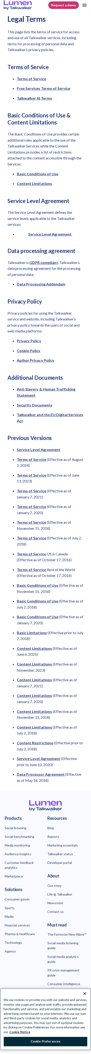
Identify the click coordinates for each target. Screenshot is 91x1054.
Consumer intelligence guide (63, 986)
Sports (9, 908)
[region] (45, 1019)
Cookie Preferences (45, 1041)
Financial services (17, 925)
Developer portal (59, 863)
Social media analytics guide (63, 959)
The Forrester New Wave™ (66, 934)
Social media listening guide (62, 945)
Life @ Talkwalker (59, 894)
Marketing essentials (62, 845)
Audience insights (18, 854)
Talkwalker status (60, 854)
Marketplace (14, 876)
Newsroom (55, 903)
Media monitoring (17, 845)
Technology (13, 943)
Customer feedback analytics (19, 865)
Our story (54, 886)
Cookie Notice (19, 1032)
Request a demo (63, 5)
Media (9, 916)
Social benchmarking (19, 837)
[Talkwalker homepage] (45, 805)
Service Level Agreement (50, 234)
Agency (10, 951)
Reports (53, 837)
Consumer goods (17, 899)
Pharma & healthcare (20, 934)
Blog (50, 828)
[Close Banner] (85, 993)
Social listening (15, 828)
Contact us (55, 912)
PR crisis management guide (63, 972)
